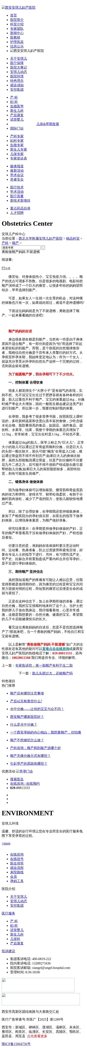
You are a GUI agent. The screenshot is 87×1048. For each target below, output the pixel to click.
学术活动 (17, 191)
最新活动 (17, 170)
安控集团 (17, 89)
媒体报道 (17, 166)
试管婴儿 (17, 119)
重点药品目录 (20, 208)
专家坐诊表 (18, 158)
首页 (13, 15)
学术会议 (17, 175)
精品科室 (73, 238)
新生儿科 (17, 110)
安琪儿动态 (18, 72)
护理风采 (17, 42)
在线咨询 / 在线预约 (25, 783)
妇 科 (14, 102)
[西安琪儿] (18, 7)
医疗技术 (17, 187)
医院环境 (17, 76)
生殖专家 (17, 145)
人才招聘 (17, 213)
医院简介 (17, 20)
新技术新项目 (20, 200)
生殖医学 (17, 106)
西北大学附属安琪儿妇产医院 (41, 238)
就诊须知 (17, 85)
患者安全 (17, 179)
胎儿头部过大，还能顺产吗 (52, 673)
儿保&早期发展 (47, 124)
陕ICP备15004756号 (16, 1044)
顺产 (15, 243)
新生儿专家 (18, 149)
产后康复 (17, 115)
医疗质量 (17, 196)
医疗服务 (8, 913)
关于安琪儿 (18, 58)
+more (6, 843)
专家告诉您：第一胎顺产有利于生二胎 (44, 665)
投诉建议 (8, 951)
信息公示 (17, 46)
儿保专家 (17, 154)
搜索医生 (17, 779)
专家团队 (17, 28)
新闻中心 (17, 33)
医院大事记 (18, 67)
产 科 (14, 97)
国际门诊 (17, 128)
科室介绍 (17, 24)
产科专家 (17, 136)
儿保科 (15, 939)
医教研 (15, 37)
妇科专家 (17, 140)
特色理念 (17, 80)
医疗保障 (17, 63)
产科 (5, 243)
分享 (7, 268)
